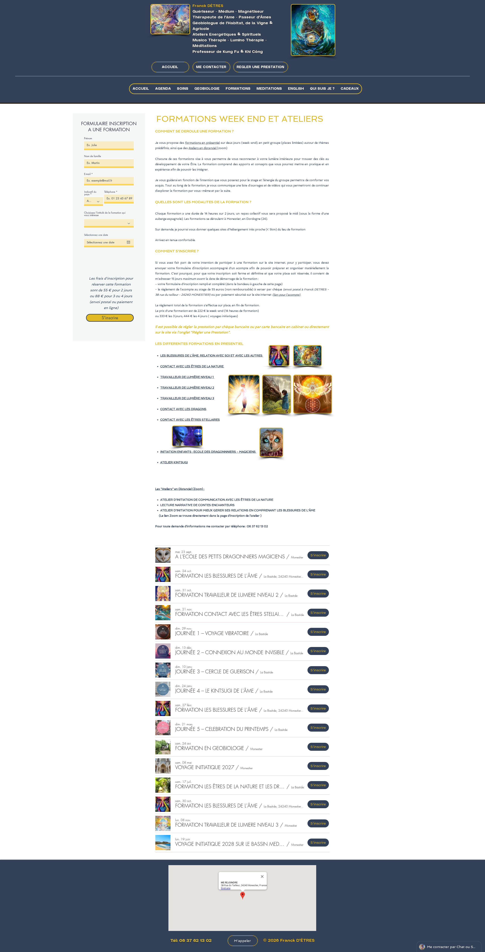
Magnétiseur (251, 11)
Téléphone (109, 192)
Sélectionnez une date (96, 235)
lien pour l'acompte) (286, 294)
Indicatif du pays (90, 193)
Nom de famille (92, 156)
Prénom (88, 138)
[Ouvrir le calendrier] (128, 242)
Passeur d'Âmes (255, 17)
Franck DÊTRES (207, 6)
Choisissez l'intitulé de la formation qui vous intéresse (104, 213)
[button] (182, 89)
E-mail (87, 174)
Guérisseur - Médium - (215, 11)
